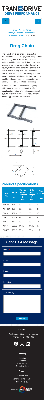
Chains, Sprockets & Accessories (21, 33)
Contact (22, 329)
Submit (22, 319)
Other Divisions (22, 366)
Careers (22, 361)
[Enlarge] (40, 129)
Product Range (25, 30)
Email (6, 260)
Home (14, 30)
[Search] (38, 21)
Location (7, 282)
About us (22, 358)
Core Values (22, 363)
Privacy (22, 371)
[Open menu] (5, 21)
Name (6, 250)
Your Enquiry (9, 293)
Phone (6, 271)
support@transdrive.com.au (26, 334)
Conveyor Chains (16, 35)
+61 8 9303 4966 (26, 337)
